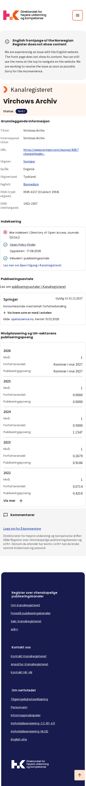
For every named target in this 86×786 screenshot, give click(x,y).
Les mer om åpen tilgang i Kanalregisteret (32, 265)
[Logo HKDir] (43, 764)
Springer (29, 161)
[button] (43, 500)
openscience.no (22, 319)
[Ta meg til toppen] (79, 775)
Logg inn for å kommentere (22, 528)
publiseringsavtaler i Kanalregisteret (39, 286)
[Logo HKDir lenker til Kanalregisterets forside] (27, 15)
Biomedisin (31, 184)
